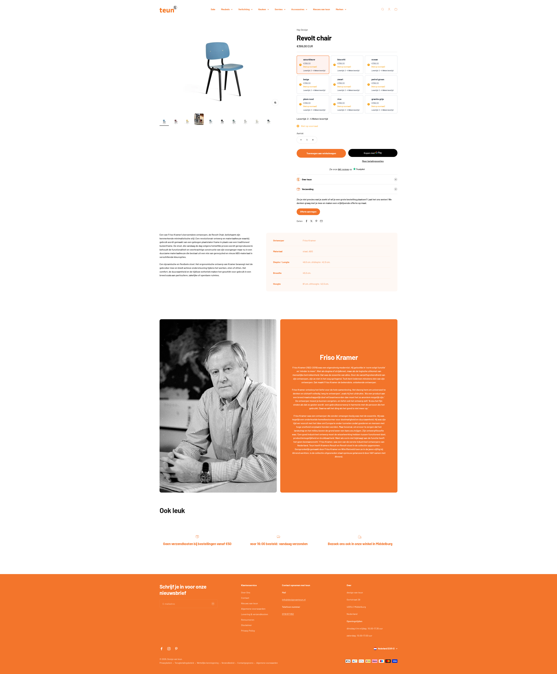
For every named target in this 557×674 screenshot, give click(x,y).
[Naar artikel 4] (199, 120)
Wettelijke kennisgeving (208, 663)
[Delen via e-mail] (321, 221)
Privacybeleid (166, 663)
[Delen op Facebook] (306, 221)
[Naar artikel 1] (164, 122)
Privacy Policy (248, 630)
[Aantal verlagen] (301, 139)
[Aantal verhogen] (313, 139)
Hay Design (302, 29)
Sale (213, 9)
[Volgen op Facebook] (161, 649)
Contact (245, 597)
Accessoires (297, 9)
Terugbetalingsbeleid (184, 663)
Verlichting (244, 9)
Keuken (262, 9)
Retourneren (247, 619)
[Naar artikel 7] (233, 122)
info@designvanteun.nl (294, 599)
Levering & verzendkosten (254, 614)
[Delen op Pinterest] (316, 221)
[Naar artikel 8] (245, 122)
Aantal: (300, 133)
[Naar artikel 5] (210, 122)
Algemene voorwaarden (253, 608)
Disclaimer (246, 625)
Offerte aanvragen (308, 211)
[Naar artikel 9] (257, 122)
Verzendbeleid (227, 663)
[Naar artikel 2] (175, 122)
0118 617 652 (288, 614)
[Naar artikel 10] (268, 122)
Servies (279, 9)
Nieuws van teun (321, 9)
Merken (339, 9)
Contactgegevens (245, 663)
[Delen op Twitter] (311, 221)
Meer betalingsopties (373, 161)
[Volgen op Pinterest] (176, 649)
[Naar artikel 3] (187, 122)
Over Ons (245, 592)
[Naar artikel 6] (222, 122)
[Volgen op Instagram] (169, 649)
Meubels (225, 9)
